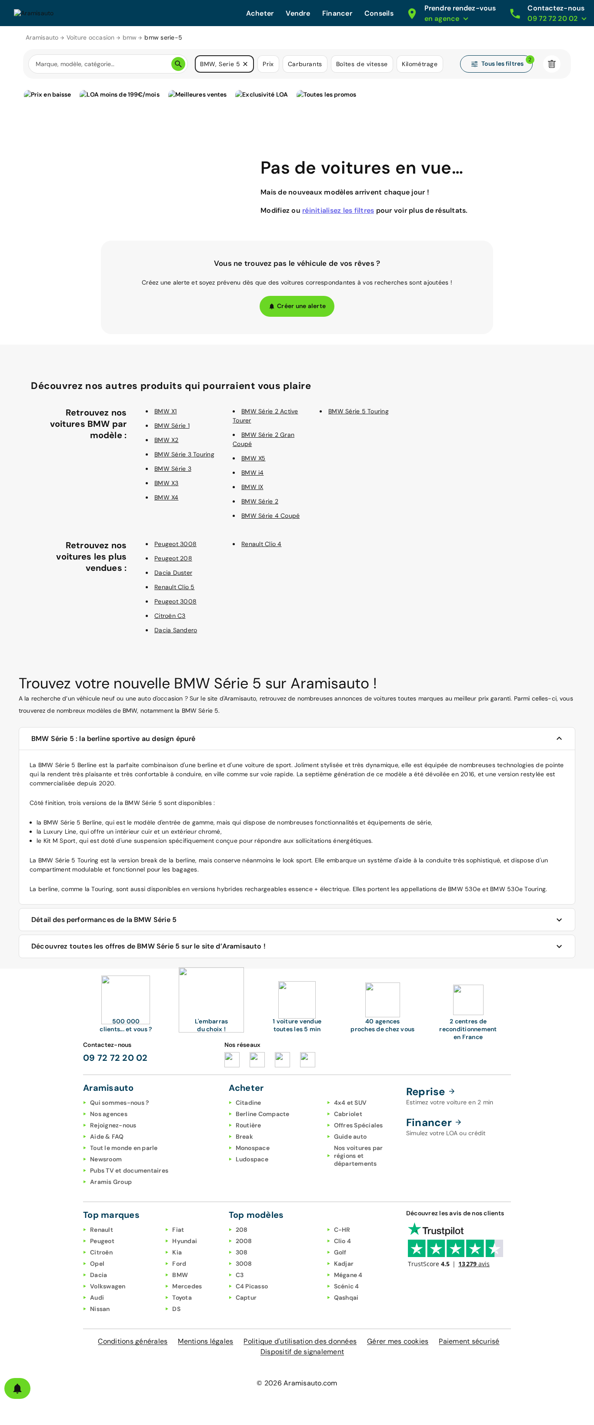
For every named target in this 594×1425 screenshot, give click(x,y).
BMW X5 (253, 458)
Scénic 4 (346, 1286)
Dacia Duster (173, 573)
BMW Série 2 (259, 501)
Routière (248, 1125)
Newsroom (106, 1159)
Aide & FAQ (107, 1136)
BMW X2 (166, 440)
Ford (179, 1263)
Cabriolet (348, 1114)
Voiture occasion (91, 37)
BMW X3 (166, 483)
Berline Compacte (263, 1114)
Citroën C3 (170, 616)
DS (176, 1309)
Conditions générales (132, 1341)
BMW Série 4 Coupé (270, 516)
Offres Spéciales (358, 1125)
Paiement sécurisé (469, 1341)
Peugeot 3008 (175, 544)
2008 (244, 1241)
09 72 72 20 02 (115, 1057)
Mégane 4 (348, 1275)
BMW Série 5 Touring (358, 411)
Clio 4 (342, 1241)
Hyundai (184, 1241)
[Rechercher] (178, 64)
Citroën (101, 1252)
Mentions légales (205, 1341)
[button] (245, 63)
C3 (240, 1275)
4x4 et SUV (350, 1102)
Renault (101, 1230)
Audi (97, 1297)
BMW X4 (166, 497)
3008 (244, 1263)
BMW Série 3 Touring (184, 454)
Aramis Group (111, 1182)
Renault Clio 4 (261, 544)
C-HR (342, 1230)
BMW (180, 1275)
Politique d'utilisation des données (300, 1341)
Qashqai (346, 1297)
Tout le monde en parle (124, 1148)
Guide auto (350, 1136)
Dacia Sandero (175, 630)
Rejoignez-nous (113, 1125)
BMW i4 (252, 472)
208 (242, 1230)
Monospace (253, 1148)
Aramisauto (42, 37)
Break (244, 1136)
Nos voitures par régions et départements (358, 1155)
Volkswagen (108, 1286)
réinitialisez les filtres (338, 210)
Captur (246, 1297)
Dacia (98, 1275)
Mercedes (187, 1286)
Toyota (182, 1297)
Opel (97, 1263)
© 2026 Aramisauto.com (297, 1383)
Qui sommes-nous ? (119, 1102)
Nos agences (108, 1114)
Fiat (178, 1230)
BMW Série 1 (172, 425)
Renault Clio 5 (174, 587)
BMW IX (252, 487)
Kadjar (344, 1263)
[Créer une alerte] (17, 1388)
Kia (177, 1252)
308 (242, 1252)
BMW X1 (165, 411)
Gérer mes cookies (397, 1341)
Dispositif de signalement (302, 1351)
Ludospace (252, 1159)
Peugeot (102, 1241)
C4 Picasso (252, 1286)
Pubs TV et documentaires (129, 1170)
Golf (340, 1252)
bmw (130, 37)
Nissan (100, 1309)
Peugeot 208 (173, 558)
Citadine (248, 1102)
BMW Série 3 (172, 469)
